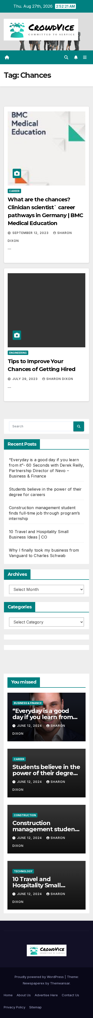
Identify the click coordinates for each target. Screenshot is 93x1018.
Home (8, 995)
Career (14, 190)
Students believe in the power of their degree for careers (46, 773)
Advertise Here (46, 995)
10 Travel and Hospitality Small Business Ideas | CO (40, 885)
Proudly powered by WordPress (40, 977)
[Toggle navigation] (85, 57)
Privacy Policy (14, 1007)
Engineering (18, 352)
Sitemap (35, 1007)
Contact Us (70, 995)
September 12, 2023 (31, 233)
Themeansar (60, 983)
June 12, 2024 (30, 725)
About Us (24, 995)
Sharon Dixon (59, 379)
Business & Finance (28, 703)
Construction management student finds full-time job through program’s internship (44, 513)
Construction (25, 815)
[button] (66, 57)
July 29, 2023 (25, 379)
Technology (23, 871)
